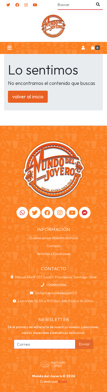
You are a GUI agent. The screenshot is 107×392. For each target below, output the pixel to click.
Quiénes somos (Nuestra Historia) (53, 238)
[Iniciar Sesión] (83, 48)
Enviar (84, 344)
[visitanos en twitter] (8, 5)
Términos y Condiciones (53, 254)
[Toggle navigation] (9, 48)
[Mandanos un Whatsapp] (22, 212)
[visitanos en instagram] (26, 5)
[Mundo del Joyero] (53, 26)
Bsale (62, 381)
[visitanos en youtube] (35, 5)
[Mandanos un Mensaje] (85, 212)
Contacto (53, 246)
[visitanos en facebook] (17, 5)
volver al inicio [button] (27, 96)
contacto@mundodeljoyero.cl (56, 293)
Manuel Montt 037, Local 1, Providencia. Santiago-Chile (56, 277)
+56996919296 (56, 285)
